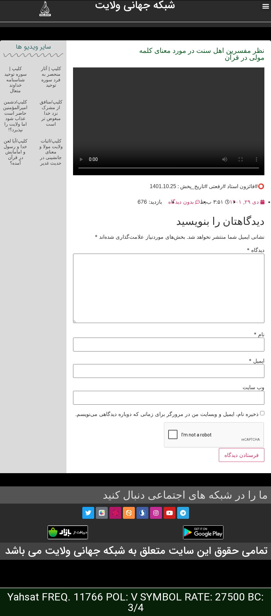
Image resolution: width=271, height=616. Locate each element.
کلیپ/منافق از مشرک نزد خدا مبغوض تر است (51, 113)
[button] (265, 5)
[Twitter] (88, 513)
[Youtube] (169, 513)
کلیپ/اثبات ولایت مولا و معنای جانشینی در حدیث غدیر (51, 152)
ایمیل (256, 360)
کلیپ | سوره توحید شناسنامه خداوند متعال (15, 79)
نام (259, 334)
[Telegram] (183, 513)
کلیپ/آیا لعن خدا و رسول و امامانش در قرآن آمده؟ (15, 152)
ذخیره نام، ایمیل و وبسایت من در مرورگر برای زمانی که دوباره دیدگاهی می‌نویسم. (166, 414)
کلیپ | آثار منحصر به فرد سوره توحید (51, 77)
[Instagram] (156, 513)
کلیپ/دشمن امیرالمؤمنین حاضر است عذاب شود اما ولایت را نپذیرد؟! (15, 115)
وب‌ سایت (253, 387)
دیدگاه (255, 250)
